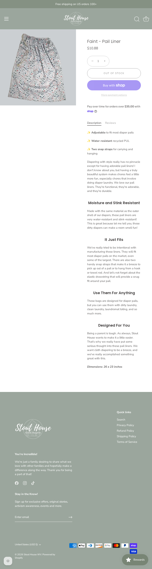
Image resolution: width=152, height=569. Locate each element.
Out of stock (114, 73)
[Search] (137, 19)
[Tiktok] (33, 483)
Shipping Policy (126, 436)
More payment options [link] (114, 95)
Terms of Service (127, 442)
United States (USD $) (26, 544)
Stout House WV (32, 554)
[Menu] (6, 19)
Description (94, 123)
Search (121, 419)
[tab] (96, 123)
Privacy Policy (125, 425)
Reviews (110, 123)
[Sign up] (70, 517)
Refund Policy (125, 431)
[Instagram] (25, 483)
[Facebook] (17, 483)
